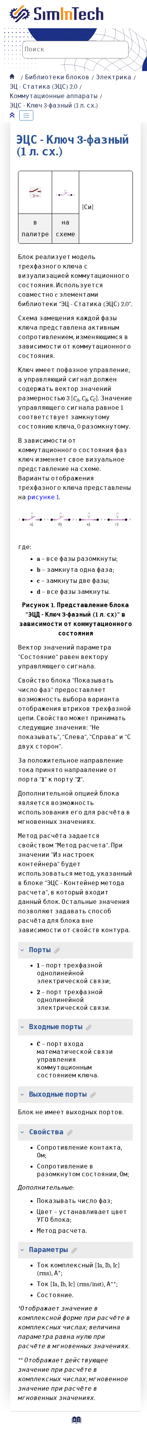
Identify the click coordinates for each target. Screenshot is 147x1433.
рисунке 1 (43, 497)
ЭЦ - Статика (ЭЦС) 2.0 (43, 86)
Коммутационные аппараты (54, 96)
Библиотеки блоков (57, 77)
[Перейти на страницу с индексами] (75, 1422)
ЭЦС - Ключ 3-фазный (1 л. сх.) (54, 105)
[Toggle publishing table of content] (26, 115)
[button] (20, 950)
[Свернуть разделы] (13, 115)
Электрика (113, 77)
